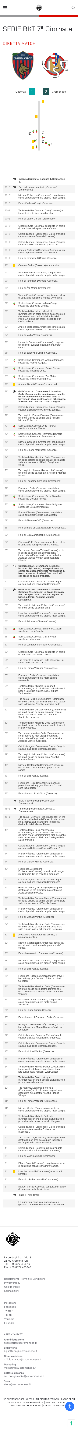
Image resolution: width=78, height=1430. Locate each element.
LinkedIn (9, 1322)
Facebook (10, 1306)
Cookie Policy (12, 1286)
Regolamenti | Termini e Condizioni (24, 1278)
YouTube (9, 1318)
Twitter (8, 1310)
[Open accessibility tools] (69, 1406)
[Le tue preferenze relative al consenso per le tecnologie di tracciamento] (71, 1423)
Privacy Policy (12, 1282)
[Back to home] (39, 7)
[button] (5, 7)
